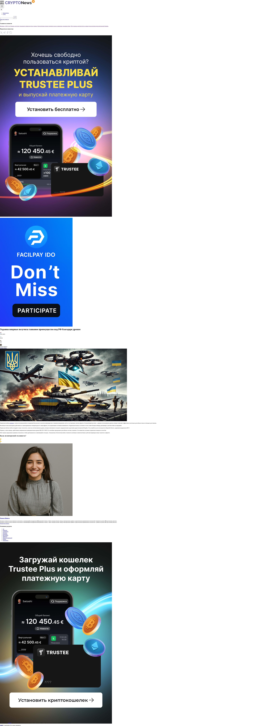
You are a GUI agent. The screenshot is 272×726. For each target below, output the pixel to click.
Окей (1, 725)
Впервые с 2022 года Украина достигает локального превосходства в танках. (18, 26)
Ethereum (5, 530)
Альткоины (5, 531)
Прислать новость (4, 19)
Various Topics (3, 348)
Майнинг (5, 536)
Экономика (5, 540)
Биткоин (5, 532)
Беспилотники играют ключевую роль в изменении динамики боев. (54, 26)
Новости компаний (7, 538)
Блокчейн (5, 534)
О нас (4, 14)
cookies (9, 723)
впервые (12, 423)
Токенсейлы (6, 13)
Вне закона (5, 535)
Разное (4, 539)
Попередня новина (4, 523)
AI (3, 529)
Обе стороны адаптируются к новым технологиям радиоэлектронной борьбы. (89, 26)
